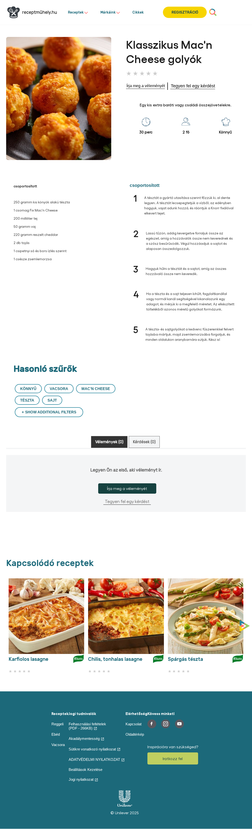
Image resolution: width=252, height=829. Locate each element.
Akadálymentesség (84, 738)
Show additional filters (50, 412)
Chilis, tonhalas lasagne (115, 659)
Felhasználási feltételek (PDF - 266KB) (87, 726)
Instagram (165, 723)
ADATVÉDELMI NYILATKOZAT (94, 759)
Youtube (179, 723)
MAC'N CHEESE (95, 389)
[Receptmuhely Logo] (13, 12)
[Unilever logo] (124, 805)
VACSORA (59, 389)
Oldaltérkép (135, 734)
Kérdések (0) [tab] (144, 442)
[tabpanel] (126, 491)
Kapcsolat (134, 724)
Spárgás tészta (185, 659)
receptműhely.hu (39, 12)
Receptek (76, 12)
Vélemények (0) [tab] (109, 442)
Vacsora (58, 745)
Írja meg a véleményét (127, 488)
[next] (246, 626)
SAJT (52, 400)
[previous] (7, 626)
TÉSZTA (27, 400)
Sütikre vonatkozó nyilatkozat (92, 749)
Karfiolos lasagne (28, 659)
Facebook (151, 723)
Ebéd (55, 734)
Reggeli (57, 724)
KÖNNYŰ (28, 389)
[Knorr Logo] (78, 661)
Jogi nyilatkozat (81, 779)
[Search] (213, 12)
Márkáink (108, 12)
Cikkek (138, 12)
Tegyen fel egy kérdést (127, 501)
